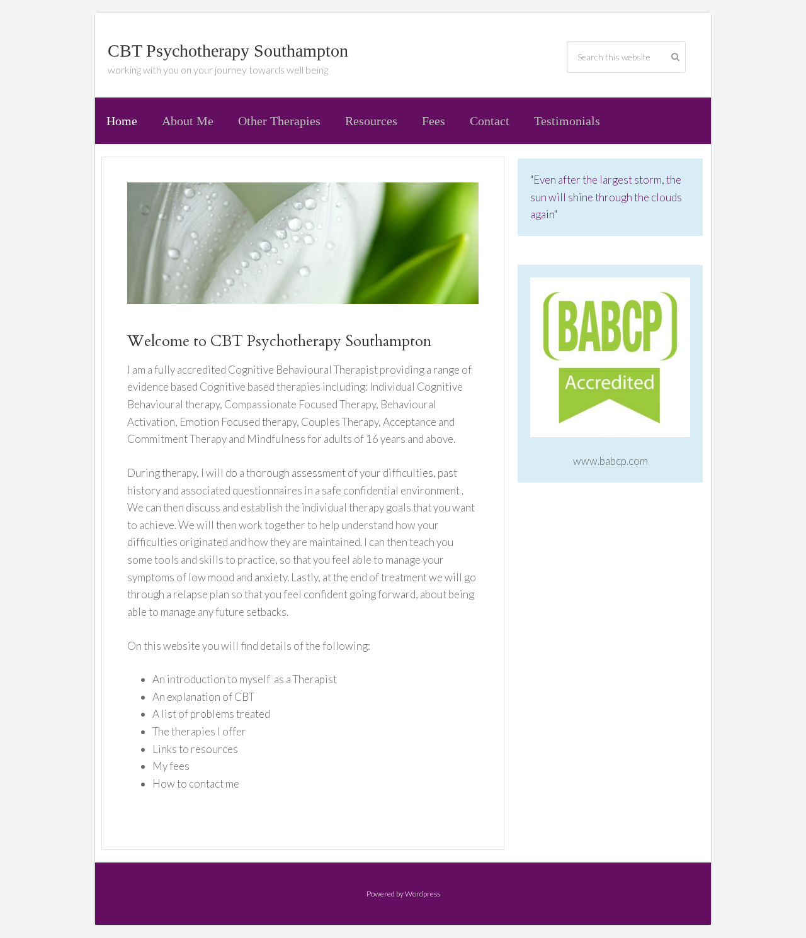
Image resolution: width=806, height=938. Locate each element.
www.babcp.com (610, 460)
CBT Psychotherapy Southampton (228, 50)
